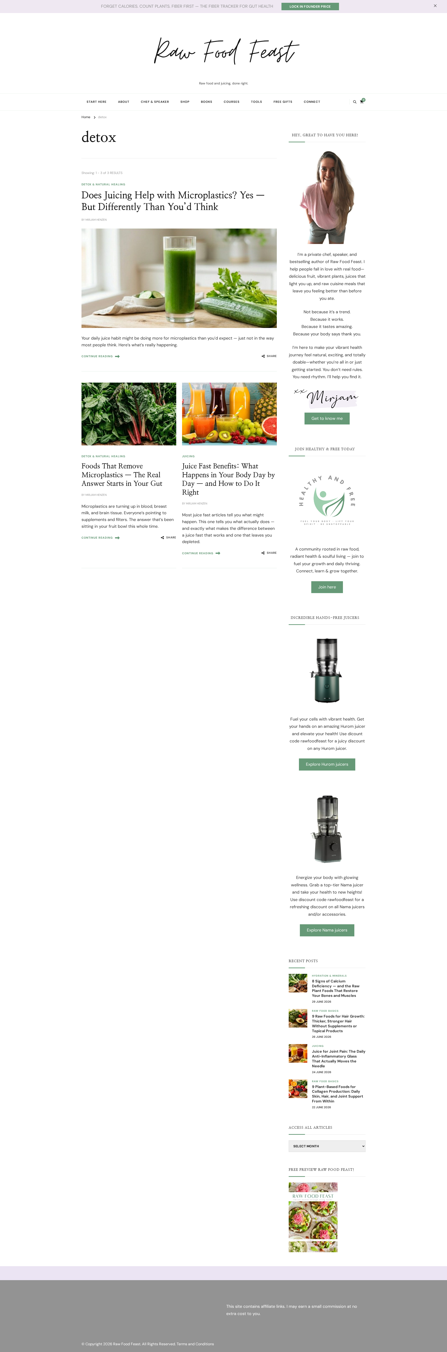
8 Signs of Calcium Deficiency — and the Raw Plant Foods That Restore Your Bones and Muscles (335, 988)
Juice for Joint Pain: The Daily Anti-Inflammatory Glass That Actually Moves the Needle (339, 1058)
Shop (185, 102)
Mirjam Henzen (96, 220)
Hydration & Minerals (329, 975)
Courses (232, 102)
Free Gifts (283, 102)
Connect (312, 102)
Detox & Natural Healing (103, 184)
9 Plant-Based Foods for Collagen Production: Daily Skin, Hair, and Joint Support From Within (337, 1094)
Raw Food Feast (223, 52)
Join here (327, 587)
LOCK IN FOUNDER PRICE (310, 6)
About (123, 102)
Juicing (188, 456)
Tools (256, 102)
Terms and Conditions (195, 1344)
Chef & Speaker (155, 102)
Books (206, 102)
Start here (97, 102)
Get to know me (327, 418)
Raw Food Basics (325, 1010)
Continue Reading (97, 356)
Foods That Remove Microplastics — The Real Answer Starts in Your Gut (121, 475)
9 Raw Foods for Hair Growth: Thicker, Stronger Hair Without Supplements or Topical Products (338, 1023)
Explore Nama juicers (327, 930)
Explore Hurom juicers (327, 764)
